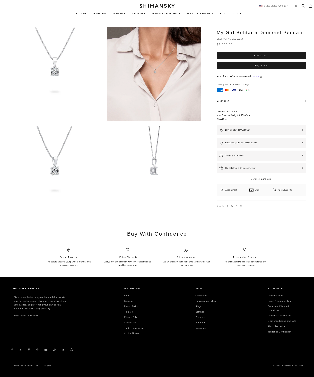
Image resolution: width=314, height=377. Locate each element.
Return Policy (131, 306)
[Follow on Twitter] (20, 349)
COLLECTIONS (78, 13)
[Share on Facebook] (227, 206)
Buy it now (261, 65)
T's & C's (128, 311)
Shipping (128, 301)
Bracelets (200, 317)
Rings (198, 306)
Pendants (200, 322)
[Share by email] (241, 206)
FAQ (126, 295)
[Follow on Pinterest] (37, 349)
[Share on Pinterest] (236, 206)
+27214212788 (285, 190)
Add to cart (261, 55)
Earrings (199, 311)
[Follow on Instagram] (29, 349)
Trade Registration (134, 328)
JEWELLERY (99, 13)
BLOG (223, 13)
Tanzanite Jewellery (205, 301)
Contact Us (130, 322)
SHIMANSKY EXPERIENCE (165, 13)
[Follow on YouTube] (46, 349)
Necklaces (200, 328)
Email (257, 190)
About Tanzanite (276, 326)
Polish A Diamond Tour (280, 301)
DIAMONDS (119, 13)
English (47, 366)
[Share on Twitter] (232, 206)
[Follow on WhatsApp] (71, 349)
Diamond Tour (275, 295)
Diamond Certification (279, 315)
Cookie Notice (131, 333)
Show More (222, 119)
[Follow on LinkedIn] (63, 349)
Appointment (231, 190)
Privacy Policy (131, 317)
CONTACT (238, 13)
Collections (201, 295)
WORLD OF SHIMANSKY (200, 13)
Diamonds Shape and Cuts (282, 321)
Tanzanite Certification (279, 331)
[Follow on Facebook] (12, 349)
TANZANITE (138, 13)
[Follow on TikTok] (54, 349)
